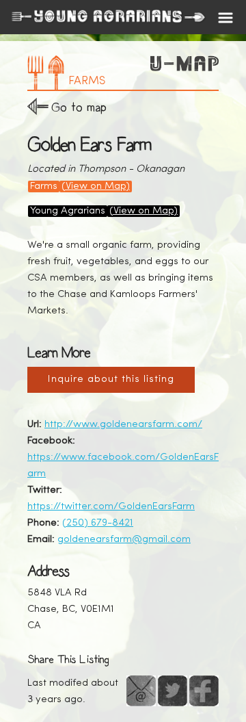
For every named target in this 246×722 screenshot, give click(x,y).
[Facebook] (204, 690)
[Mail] (141, 690)
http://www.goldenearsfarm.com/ (123, 425)
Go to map (79, 107)
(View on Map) (96, 186)
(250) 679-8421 (97, 523)
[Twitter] (172, 690)
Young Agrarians (67, 211)
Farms (43, 186)
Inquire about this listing (111, 379)
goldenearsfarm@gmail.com (124, 539)
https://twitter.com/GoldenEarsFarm (111, 507)
